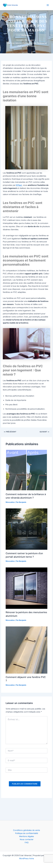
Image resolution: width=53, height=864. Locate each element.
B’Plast (19, 185)
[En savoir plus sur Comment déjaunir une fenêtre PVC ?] (26, 650)
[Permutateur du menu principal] (47, 5)
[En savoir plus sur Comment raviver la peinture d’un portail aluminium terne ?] (26, 529)
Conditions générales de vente (26, 830)
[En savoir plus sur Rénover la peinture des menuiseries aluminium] (26, 588)
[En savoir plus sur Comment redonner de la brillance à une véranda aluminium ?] (26, 470)
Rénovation (10, 502)
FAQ (26, 842)
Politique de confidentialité (26, 833)
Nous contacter (26, 839)
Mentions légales (26, 836)
